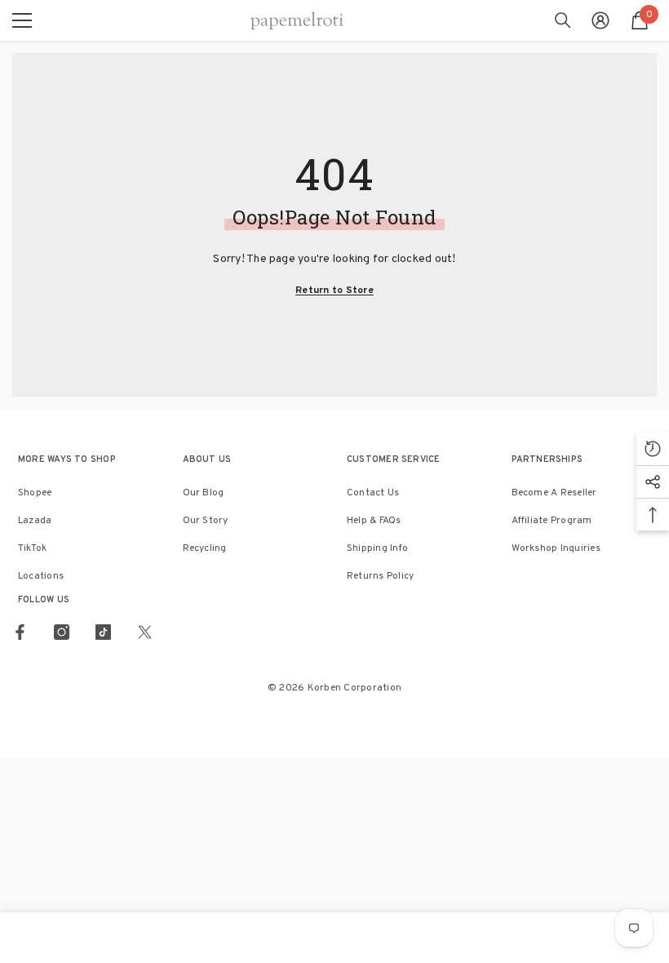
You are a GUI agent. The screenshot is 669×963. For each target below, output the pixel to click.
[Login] (600, 20)
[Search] (563, 20)
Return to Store (334, 290)
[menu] (22, 20)
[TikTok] (103, 632)
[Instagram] (61, 632)
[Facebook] (20, 632)
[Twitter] (144, 632)
